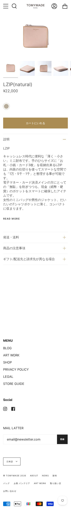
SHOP (7, 362)
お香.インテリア (22, 483)
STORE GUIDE (13, 384)
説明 (6, 139)
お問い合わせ (9, 491)
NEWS (45, 475)
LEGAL (8, 377)
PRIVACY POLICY (16, 369)
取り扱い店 (55, 483)
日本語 (10, 461)
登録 (62, 439)
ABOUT (34, 475)
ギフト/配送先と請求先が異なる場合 (29, 259)
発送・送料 (11, 237)
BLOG (7, 348)
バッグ (6, 483)
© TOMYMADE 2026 (14, 475)
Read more (11, 219)
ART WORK (11, 355)
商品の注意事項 (14, 248)
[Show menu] (6, 6)
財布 (55, 475)
